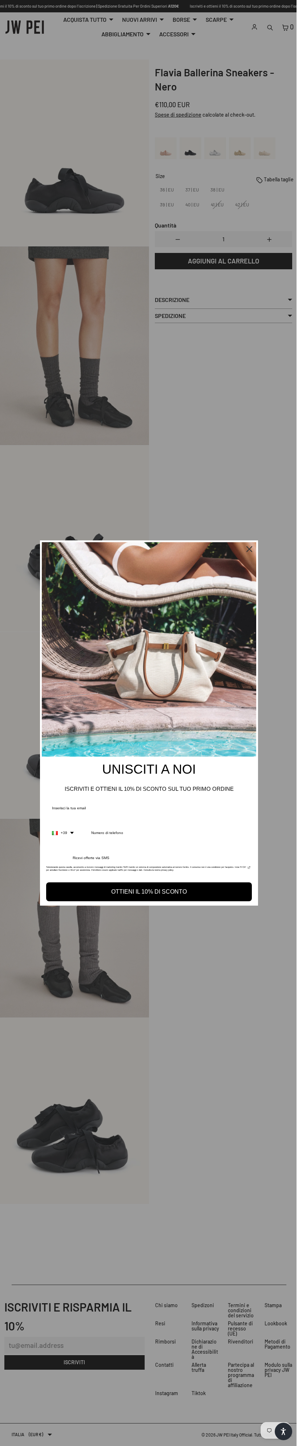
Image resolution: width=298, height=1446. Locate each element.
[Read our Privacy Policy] (247, 869)
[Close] (247, 549)
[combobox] (61, 833)
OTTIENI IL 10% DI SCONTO (147, 892)
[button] (280, 1431)
